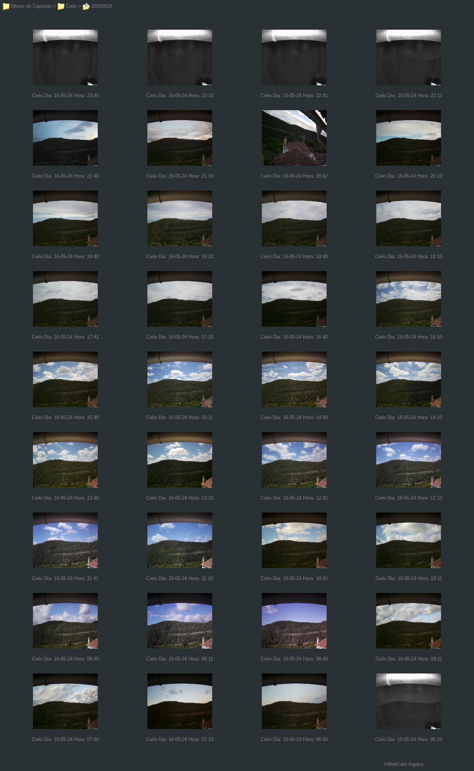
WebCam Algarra (405, 764)
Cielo (70, 6)
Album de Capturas (31, 6)
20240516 (101, 6)
